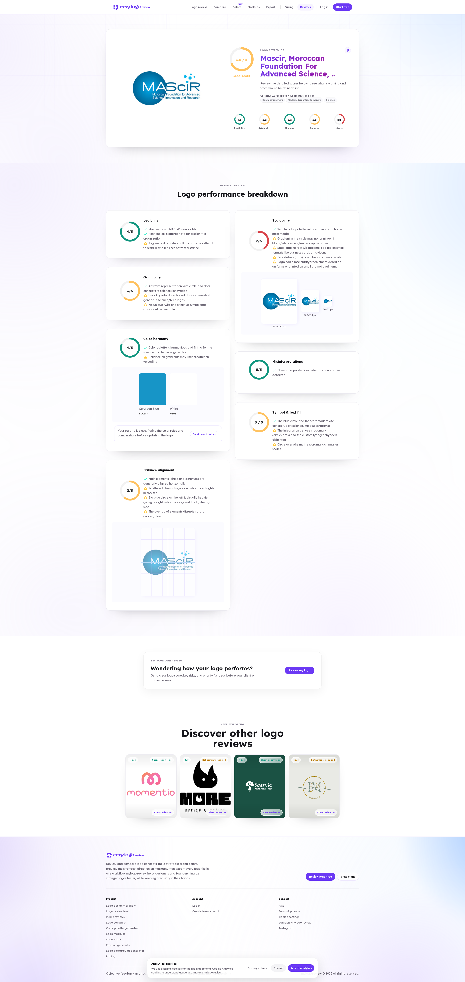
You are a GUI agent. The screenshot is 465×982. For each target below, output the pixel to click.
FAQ (281, 905)
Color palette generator (122, 928)
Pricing (110, 956)
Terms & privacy (289, 911)
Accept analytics (301, 967)
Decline (278, 967)
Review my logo (299, 670)
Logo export (114, 939)
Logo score (241, 76)
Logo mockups (115, 934)
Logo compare (116, 922)
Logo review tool (117, 911)
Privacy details (257, 967)
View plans (348, 876)
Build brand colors (204, 434)
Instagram (286, 928)
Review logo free (320, 876)
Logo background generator (125, 950)
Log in (196, 905)
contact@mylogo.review (295, 922)
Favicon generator (118, 945)
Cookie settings (289, 917)
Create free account (205, 911)
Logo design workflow (121, 905)
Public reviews (115, 917)
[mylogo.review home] (132, 7)
